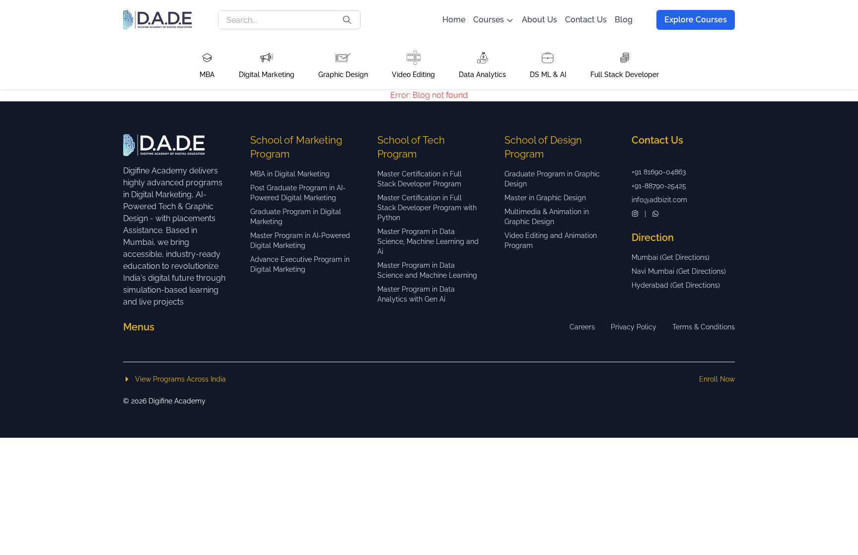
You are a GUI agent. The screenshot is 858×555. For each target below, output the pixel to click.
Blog (624, 19)
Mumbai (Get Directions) (671, 257)
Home (453, 19)
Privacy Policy (633, 327)
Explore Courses (695, 19)
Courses (488, 19)
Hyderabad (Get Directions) (676, 285)
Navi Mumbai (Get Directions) (679, 271)
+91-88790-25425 (659, 186)
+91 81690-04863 (659, 172)
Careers (582, 327)
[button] (207, 64)
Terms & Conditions (703, 327)
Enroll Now (717, 379)
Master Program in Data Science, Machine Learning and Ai (428, 241)
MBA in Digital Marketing (290, 174)
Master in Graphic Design (545, 198)
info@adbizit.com (659, 200)
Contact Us (586, 19)
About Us (539, 19)
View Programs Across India (180, 379)
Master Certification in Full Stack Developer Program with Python (427, 208)
